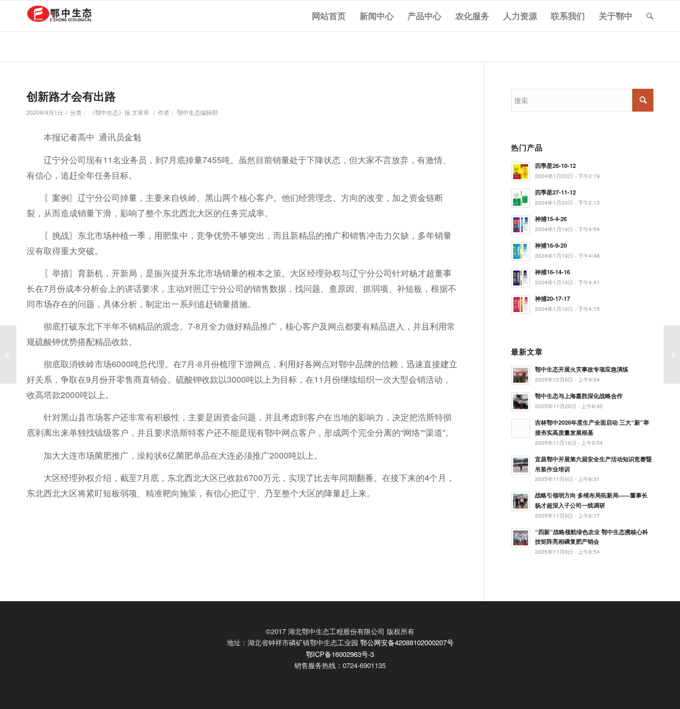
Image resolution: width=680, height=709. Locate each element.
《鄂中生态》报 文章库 (119, 112)
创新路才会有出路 (71, 96)
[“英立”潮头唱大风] (8, 354)
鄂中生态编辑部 (197, 112)
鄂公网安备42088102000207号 (407, 642)
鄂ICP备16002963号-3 (340, 654)
